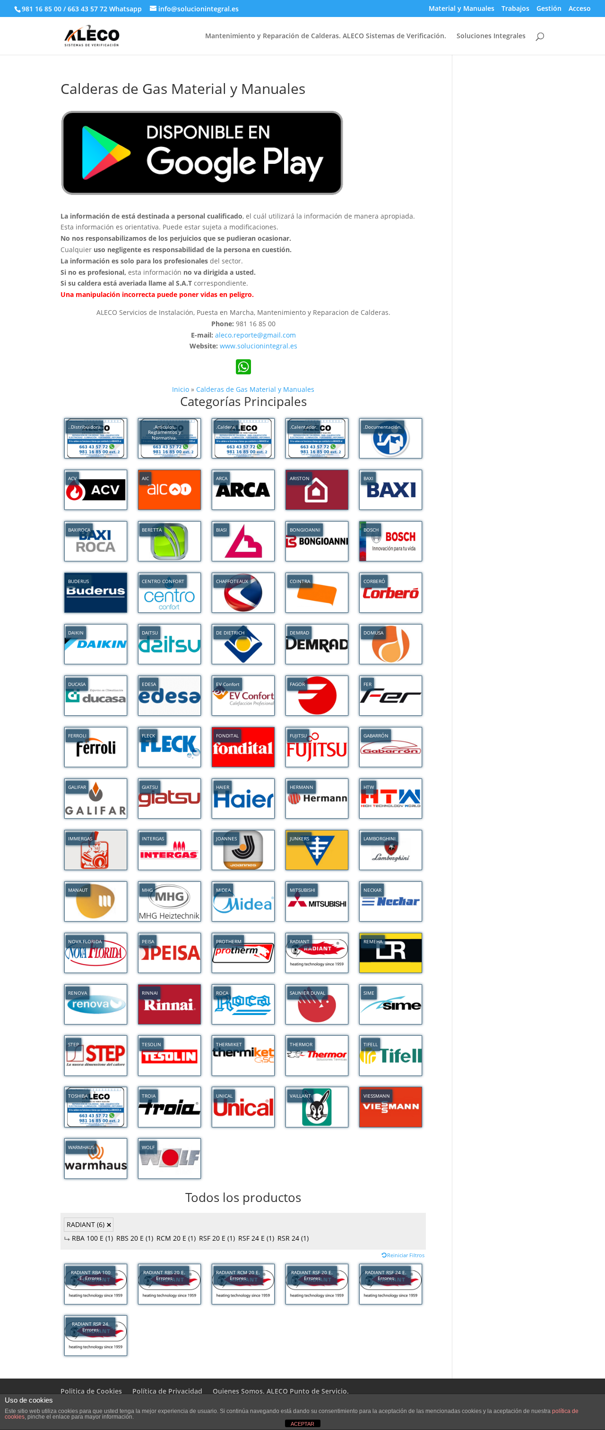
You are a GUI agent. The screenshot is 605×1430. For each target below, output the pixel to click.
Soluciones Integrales (491, 36)
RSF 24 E (256, 1238)
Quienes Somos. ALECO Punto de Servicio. (281, 1391)
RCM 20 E (176, 1238)
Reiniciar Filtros (405, 1255)
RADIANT (85, 1224)
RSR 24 (293, 1238)
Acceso (580, 9)
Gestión (549, 9)
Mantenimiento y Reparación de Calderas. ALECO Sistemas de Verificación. (325, 36)
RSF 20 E (217, 1238)
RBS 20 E (134, 1238)
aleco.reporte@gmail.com (255, 334)
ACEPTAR (302, 1424)
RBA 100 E (92, 1238)
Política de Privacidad (167, 1391)
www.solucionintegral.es (258, 345)
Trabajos (515, 9)
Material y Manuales (461, 9)
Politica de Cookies (91, 1391)
